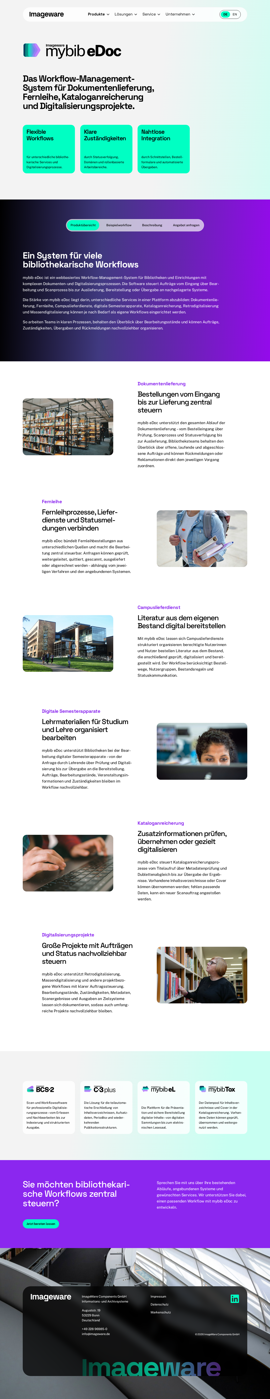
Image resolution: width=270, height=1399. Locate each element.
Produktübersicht (83, 225)
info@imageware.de (96, 1334)
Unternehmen (178, 14)
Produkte (96, 14)
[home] (46, 14)
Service (149, 14)
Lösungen (123, 14)
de (225, 14)
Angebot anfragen (186, 225)
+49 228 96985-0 (94, 1329)
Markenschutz (161, 1312)
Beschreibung (152, 225)
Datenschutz (160, 1304)
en (235, 14)
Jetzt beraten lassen (40, 1224)
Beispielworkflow (118, 225)
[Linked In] (235, 1299)
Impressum (158, 1296)
